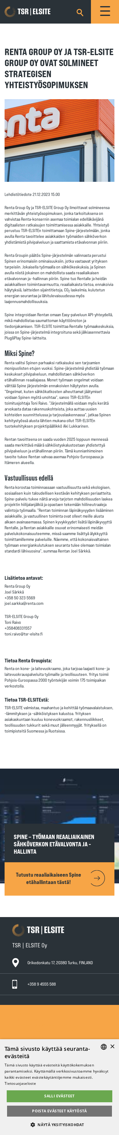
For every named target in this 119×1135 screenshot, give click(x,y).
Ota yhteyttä (27, 1007)
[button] (59, 1124)
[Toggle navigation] (105, 12)
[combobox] (104, 1047)
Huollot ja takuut (31, 1019)
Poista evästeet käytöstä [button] (59, 1111)
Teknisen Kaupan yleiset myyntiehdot (48, 1025)
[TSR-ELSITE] (36, 11)
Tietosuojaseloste (32, 1036)
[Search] (80, 11)
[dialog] (59, 1087)
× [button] (112, 1046)
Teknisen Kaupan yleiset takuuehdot (47, 1030)
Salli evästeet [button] (59, 1096)
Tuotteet (24, 1013)
